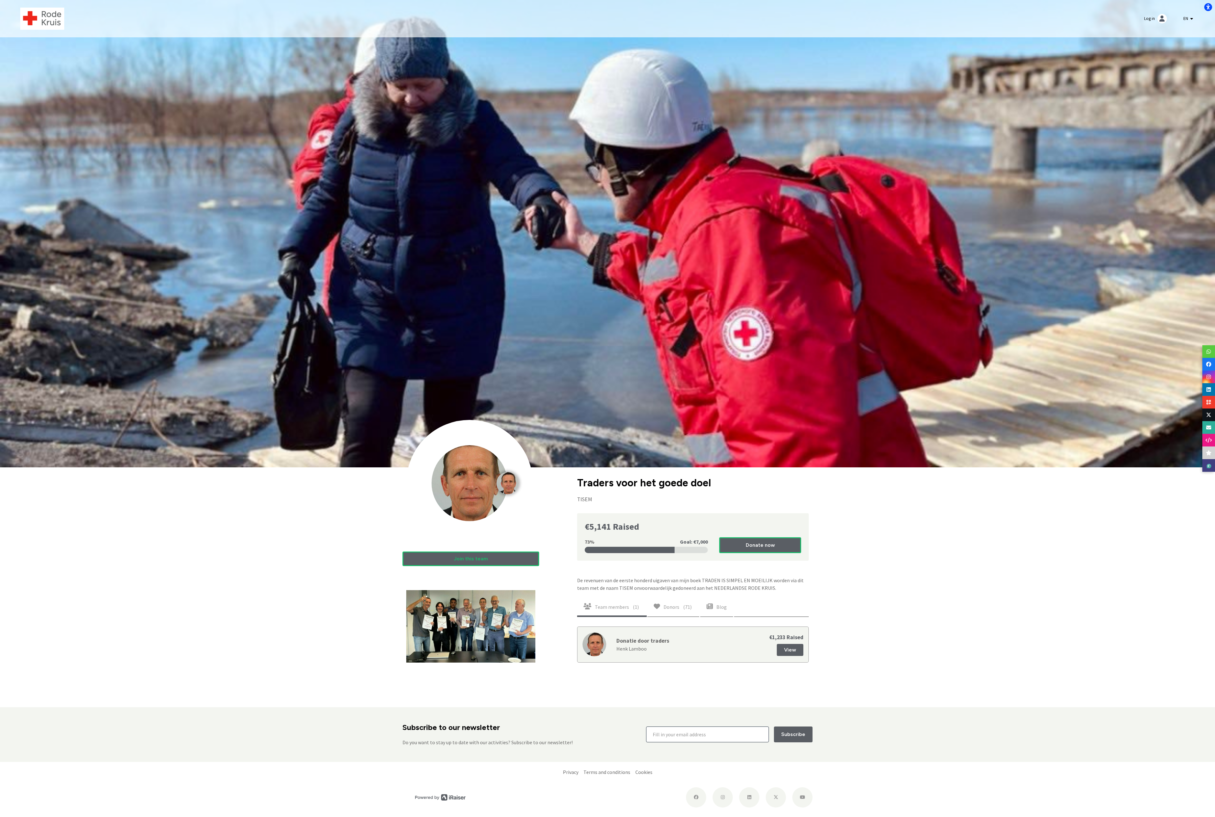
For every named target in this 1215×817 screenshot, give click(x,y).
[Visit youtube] (802, 797)
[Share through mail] (1208, 427)
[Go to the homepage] (42, 18)
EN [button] (1186, 18)
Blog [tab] (721, 607)
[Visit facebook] (696, 797)
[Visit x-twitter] (776, 797)
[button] (470, 559)
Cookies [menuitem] (643, 772)
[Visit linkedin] (749, 797)
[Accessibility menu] (1208, 7)
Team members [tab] (616, 607)
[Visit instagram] (723, 797)
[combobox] (1188, 18)
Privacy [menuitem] (570, 772)
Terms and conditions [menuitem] (606, 772)
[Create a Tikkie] (1208, 465)
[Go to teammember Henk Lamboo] (507, 476)
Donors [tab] (677, 607)
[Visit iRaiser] (440, 797)
